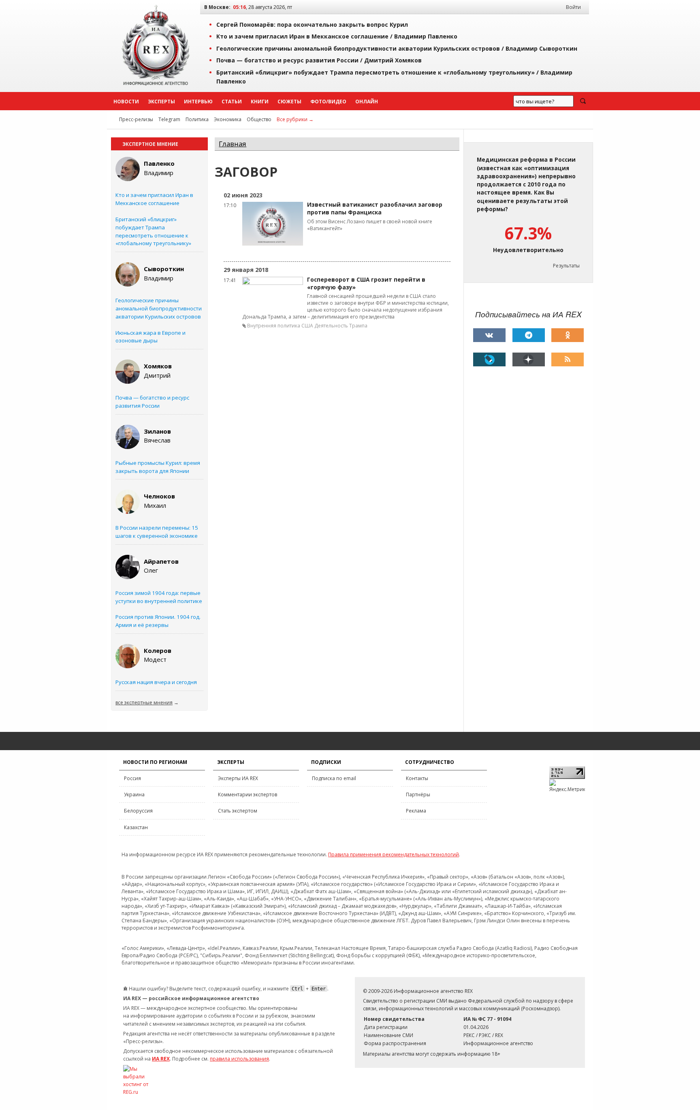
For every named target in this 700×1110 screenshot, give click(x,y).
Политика (197, 119)
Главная (232, 143)
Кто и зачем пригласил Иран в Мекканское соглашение (154, 199)
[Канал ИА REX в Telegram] (528, 335)
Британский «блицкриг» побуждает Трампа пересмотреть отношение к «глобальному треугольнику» (153, 231)
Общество (259, 119)
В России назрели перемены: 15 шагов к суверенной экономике (156, 531)
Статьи (232, 101)
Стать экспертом (237, 810)
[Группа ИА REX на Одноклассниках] (567, 335)
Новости (126, 101)
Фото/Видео (328, 101)
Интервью (198, 101)
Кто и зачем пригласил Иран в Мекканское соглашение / (336, 36)
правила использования (239, 1058)
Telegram (169, 119)
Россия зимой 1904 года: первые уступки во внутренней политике (158, 597)
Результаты (566, 265)
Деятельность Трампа (340, 325)
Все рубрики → (295, 119)
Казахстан (136, 827)
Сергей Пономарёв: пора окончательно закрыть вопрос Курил (312, 24)
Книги (260, 101)
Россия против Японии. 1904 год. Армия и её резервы (158, 621)
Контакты (417, 778)
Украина (134, 794)
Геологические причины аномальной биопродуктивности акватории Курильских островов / (396, 48)
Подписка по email (334, 778)
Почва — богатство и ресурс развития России (152, 401)
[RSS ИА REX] (567, 359)
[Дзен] (528, 359)
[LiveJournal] (489, 359)
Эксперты (161, 101)
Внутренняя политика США (280, 325)
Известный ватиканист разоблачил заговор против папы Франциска (374, 208)
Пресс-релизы (136, 119)
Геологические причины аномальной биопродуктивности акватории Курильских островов (158, 308)
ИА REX (161, 1058)
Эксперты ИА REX (238, 778)
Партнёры (418, 794)
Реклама (416, 810)
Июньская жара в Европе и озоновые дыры (150, 336)
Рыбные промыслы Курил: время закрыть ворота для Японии (157, 467)
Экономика (227, 119)
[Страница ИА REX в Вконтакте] (489, 335)
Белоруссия (138, 810)
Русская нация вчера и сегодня (156, 682)
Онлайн (366, 101)
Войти (573, 7)
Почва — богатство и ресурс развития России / (319, 60)
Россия (132, 778)
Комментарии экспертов (247, 794)
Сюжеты (289, 101)
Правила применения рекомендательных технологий (393, 854)
